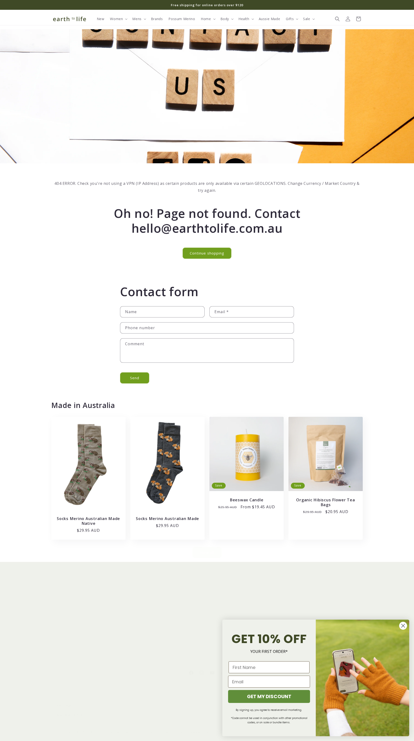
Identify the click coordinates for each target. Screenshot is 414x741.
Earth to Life (71, 732)
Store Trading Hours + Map (232, 604)
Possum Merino (64, 596)
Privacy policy (146, 732)
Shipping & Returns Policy (231, 613)
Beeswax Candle (247, 500)
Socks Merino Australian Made (167, 518)
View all (207, 552)
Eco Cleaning (62, 621)
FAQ (213, 646)
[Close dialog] (403, 626)
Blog (134, 613)
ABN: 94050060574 (93, 732)
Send (134, 377)
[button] (118, 19)
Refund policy (121, 732)
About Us (138, 596)
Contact (216, 596)
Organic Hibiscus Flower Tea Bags (325, 502)
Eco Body (59, 629)
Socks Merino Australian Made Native (88, 521)
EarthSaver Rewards (147, 604)
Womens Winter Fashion (71, 604)
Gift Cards (138, 621)
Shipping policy (201, 732)
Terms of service (173, 732)
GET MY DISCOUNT (269, 696)
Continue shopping (207, 253)
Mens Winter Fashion (69, 613)
